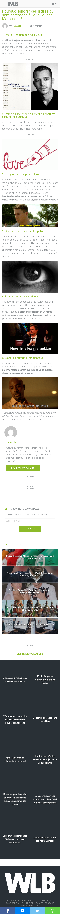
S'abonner (30, 529)
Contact (49, 903)
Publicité (33, 900)
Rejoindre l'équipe (17, 900)
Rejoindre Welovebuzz (22, 468)
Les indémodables (30, 653)
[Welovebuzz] (12, 4)
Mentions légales (34, 903)
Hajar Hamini (19, 26)
